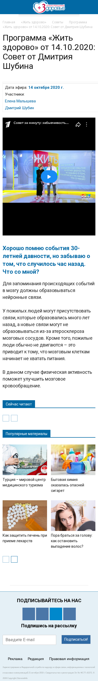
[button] (90, 7)
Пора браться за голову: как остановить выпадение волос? (72, 540)
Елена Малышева (20, 101)
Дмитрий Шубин (19, 108)
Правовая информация (69, 659)
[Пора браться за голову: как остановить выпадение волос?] (73, 515)
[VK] (42, 614)
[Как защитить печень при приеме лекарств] (25, 515)
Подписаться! (76, 639)
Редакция (36, 659)
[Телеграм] (56, 614)
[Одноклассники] (28, 614)
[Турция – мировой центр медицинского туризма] (25, 459)
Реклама (15, 659)
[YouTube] (69, 614)
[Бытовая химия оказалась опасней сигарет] (73, 459)
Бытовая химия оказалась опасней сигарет (67, 485)
